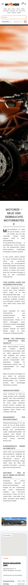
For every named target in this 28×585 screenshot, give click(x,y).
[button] (25, 4)
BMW (9, 9)
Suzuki (9, 12)
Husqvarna (6, 11)
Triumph (14, 12)
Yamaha (19, 12)
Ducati (18, 9)
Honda (22, 9)
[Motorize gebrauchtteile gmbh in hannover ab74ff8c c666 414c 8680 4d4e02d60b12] (14, 521)
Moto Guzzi (22, 11)
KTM (17, 11)
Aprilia (5, 9)
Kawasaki (12, 11)
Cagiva (13, 9)
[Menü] (3, 4)
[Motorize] (12, 4)
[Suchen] (25, 21)
